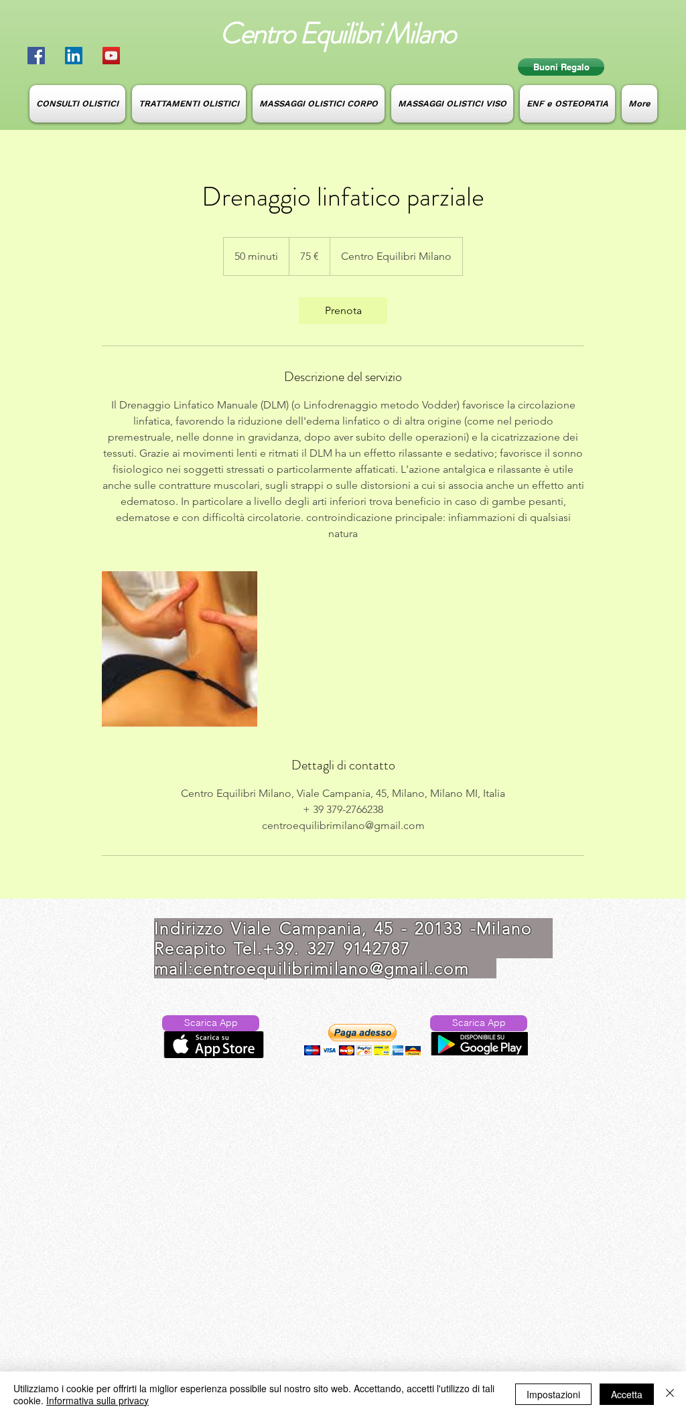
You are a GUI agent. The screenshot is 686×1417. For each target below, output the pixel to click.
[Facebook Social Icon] (36, 55)
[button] (362, 1039)
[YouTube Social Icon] (111, 55)
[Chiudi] (670, 1394)
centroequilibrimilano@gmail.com (331, 968)
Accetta (626, 1394)
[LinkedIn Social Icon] (73, 55)
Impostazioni (553, 1394)
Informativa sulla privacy (97, 1400)
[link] (343, 310)
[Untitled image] (179, 649)
